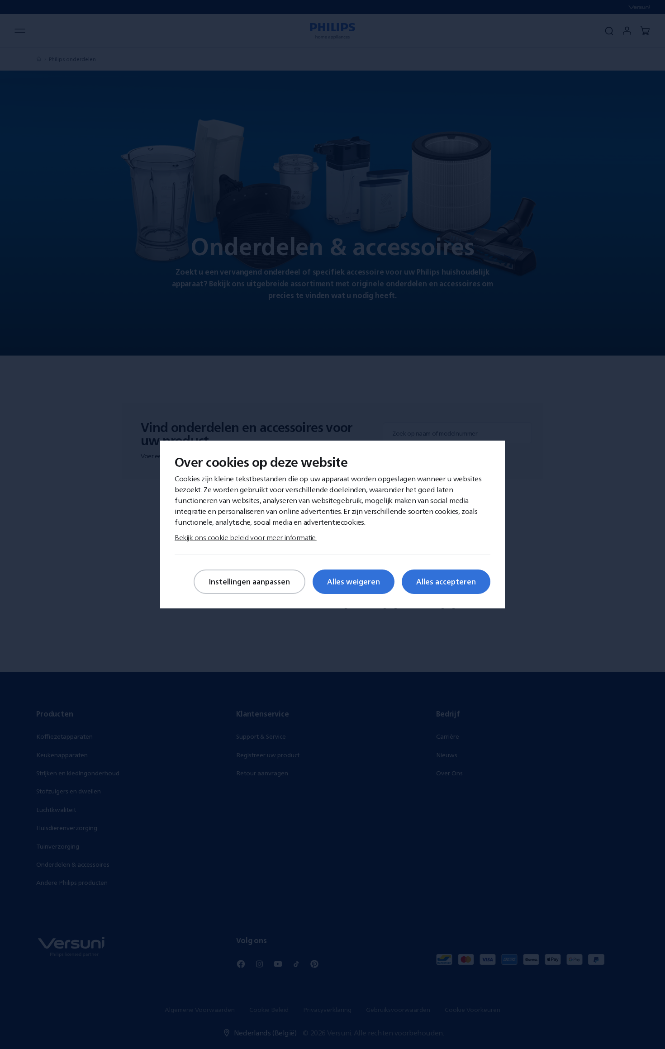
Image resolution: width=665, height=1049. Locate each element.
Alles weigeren (353, 581)
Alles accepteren (446, 581)
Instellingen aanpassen (249, 581)
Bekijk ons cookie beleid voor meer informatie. (246, 537)
